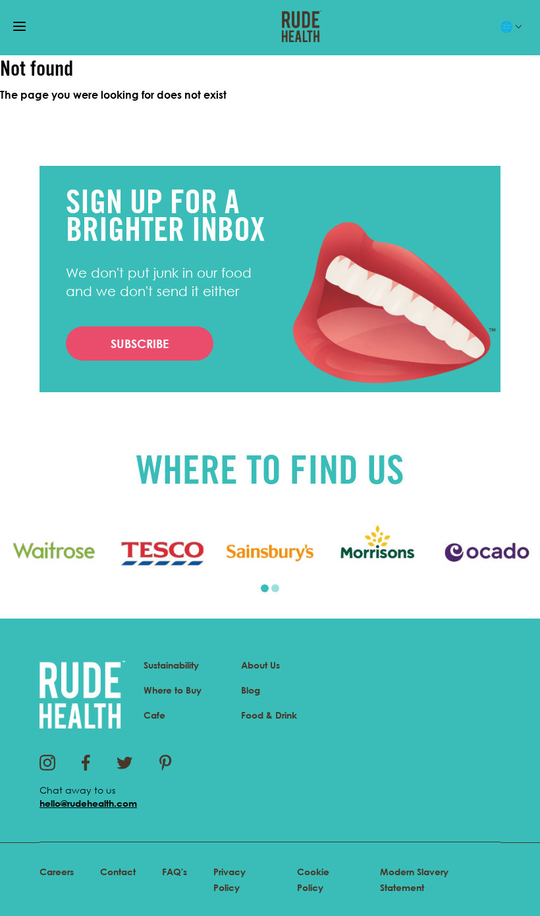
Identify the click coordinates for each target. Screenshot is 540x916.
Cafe (154, 715)
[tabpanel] (54, 552)
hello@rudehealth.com (88, 803)
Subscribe (140, 343)
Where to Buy (173, 690)
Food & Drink (269, 715)
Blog (250, 690)
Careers (57, 871)
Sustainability (171, 665)
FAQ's (174, 871)
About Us (260, 665)
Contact (118, 871)
